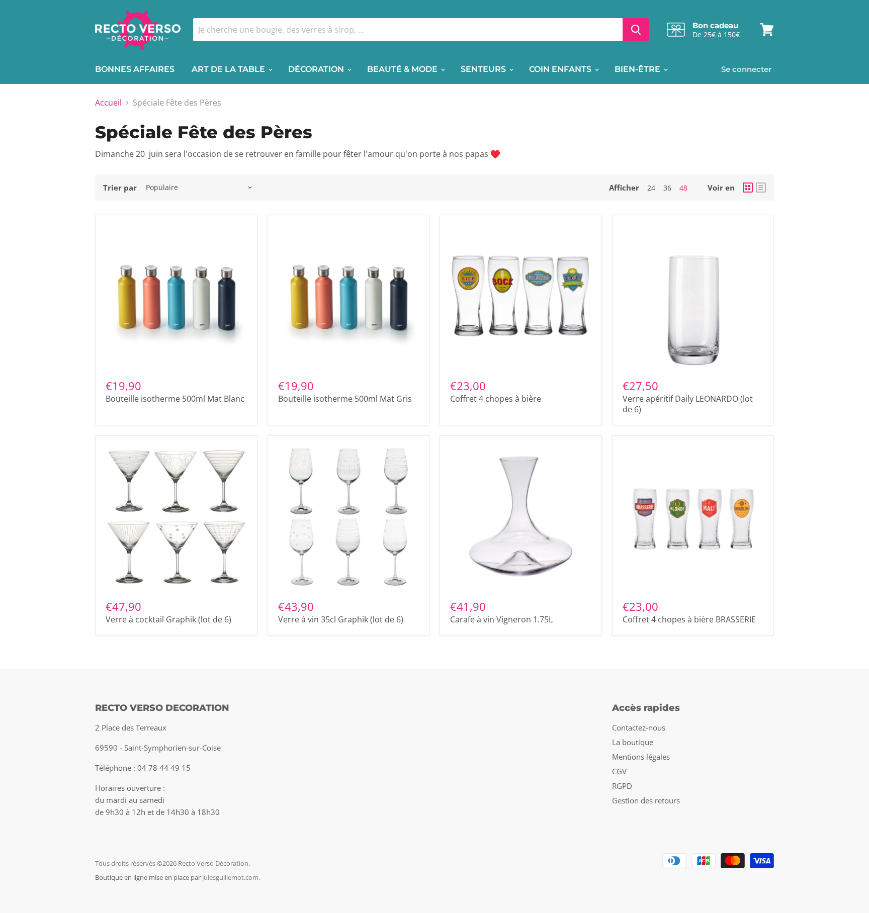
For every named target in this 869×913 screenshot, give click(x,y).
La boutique (632, 742)
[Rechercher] (636, 29)
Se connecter (746, 69)
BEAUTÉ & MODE (403, 69)
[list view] (761, 187)
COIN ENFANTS (561, 69)
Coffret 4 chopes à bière (495, 398)
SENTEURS (484, 69)
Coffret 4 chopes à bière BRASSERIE (689, 619)
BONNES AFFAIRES (135, 69)
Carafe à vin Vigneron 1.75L (501, 619)
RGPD (622, 786)
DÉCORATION (317, 69)
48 (683, 188)
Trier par (120, 188)
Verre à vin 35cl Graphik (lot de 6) (340, 619)
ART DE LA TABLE (229, 69)
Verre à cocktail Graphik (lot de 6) (168, 619)
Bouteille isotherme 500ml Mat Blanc (175, 398)
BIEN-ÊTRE (638, 69)
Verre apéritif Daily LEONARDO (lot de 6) (688, 404)
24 (651, 188)
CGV (619, 771)
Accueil (108, 102)
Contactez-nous (638, 727)
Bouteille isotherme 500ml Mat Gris (345, 398)
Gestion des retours (646, 800)
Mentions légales (641, 757)
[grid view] (748, 187)
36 (667, 188)
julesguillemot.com (230, 877)
